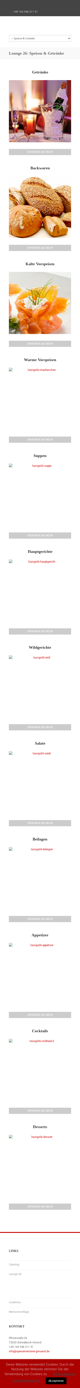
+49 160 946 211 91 (25, 11)
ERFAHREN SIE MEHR (40, 152)
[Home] (40, 27)
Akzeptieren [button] (56, 1380)
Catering (14, 1264)
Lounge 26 (15, 1274)
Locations (15, 1302)
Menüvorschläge (19, 1311)
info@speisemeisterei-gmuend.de (29, 1351)
